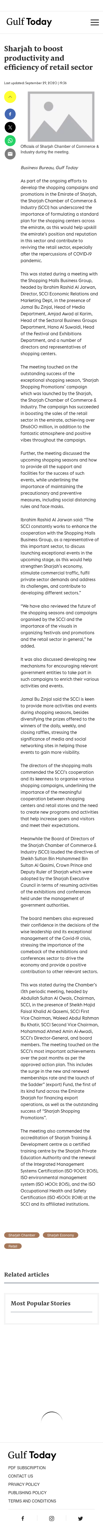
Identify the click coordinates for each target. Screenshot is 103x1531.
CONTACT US (20, 1476)
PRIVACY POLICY (24, 1484)
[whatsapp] (10, 140)
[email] (10, 153)
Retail (13, 1246)
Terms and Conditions (32, 1501)
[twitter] (10, 127)
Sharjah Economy (60, 1235)
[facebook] (10, 114)
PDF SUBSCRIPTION (27, 1467)
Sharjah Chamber (22, 1235)
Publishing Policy (27, 1492)
